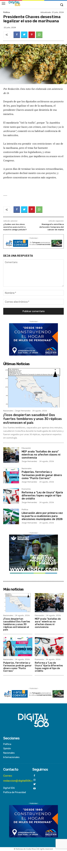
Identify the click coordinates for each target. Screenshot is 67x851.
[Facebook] (16, 35)
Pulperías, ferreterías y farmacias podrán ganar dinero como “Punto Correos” (42, 475)
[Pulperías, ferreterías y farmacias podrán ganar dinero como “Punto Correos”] (11, 475)
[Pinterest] (31, 35)
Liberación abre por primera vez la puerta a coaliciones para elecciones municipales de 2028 (42, 516)
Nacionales (8, 411)
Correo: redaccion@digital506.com (20, 778)
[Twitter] (24, 35)
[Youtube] (34, 788)
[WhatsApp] (39, 35)
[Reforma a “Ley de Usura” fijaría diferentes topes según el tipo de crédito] (11, 496)
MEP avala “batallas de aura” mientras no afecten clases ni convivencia (41, 454)
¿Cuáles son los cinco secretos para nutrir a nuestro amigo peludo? (15, 227)
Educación (26, 448)
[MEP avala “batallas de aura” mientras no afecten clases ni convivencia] (11, 455)
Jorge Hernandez (23, 411)
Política (6, 12)
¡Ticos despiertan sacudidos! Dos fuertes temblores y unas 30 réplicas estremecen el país (32, 419)
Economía (26, 489)
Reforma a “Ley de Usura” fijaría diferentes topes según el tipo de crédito (42, 495)
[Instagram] (34, 780)
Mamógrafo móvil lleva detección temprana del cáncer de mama (51, 227)
